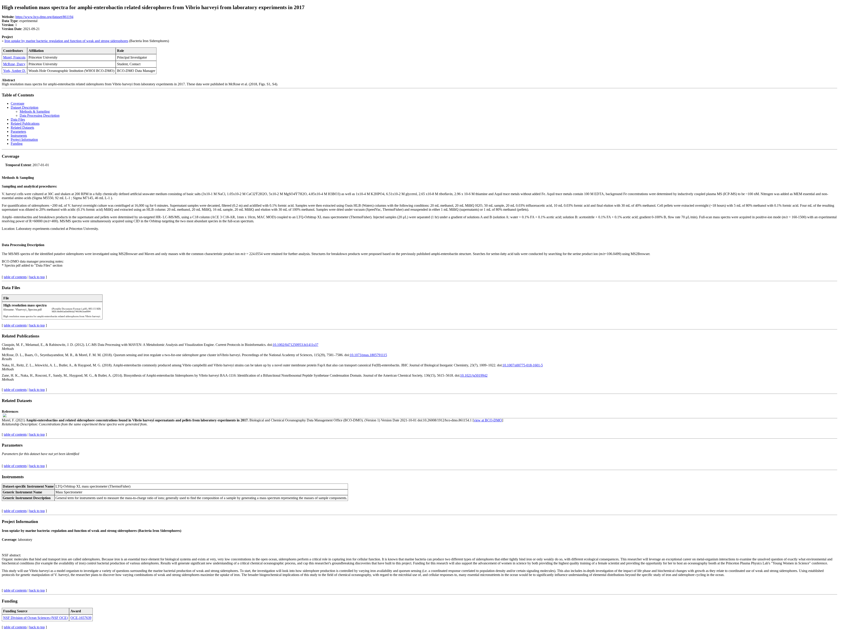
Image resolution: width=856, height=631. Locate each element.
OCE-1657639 (80, 618)
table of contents (15, 277)
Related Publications (25, 123)
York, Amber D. (14, 71)
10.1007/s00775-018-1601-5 (522, 365)
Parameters (18, 131)
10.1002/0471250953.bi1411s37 (295, 345)
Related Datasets (22, 127)
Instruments (19, 135)
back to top (37, 277)
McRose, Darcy (14, 64)
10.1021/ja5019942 (474, 375)
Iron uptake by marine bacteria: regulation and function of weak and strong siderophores (66, 41)
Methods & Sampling (35, 111)
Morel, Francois (14, 57)
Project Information (24, 139)
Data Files (18, 119)
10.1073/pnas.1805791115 (368, 355)
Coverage (17, 103)
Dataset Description (24, 107)
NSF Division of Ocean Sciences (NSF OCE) (35, 618)
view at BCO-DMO (488, 420)
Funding (17, 143)
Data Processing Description (40, 115)
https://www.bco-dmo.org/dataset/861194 (44, 17)
